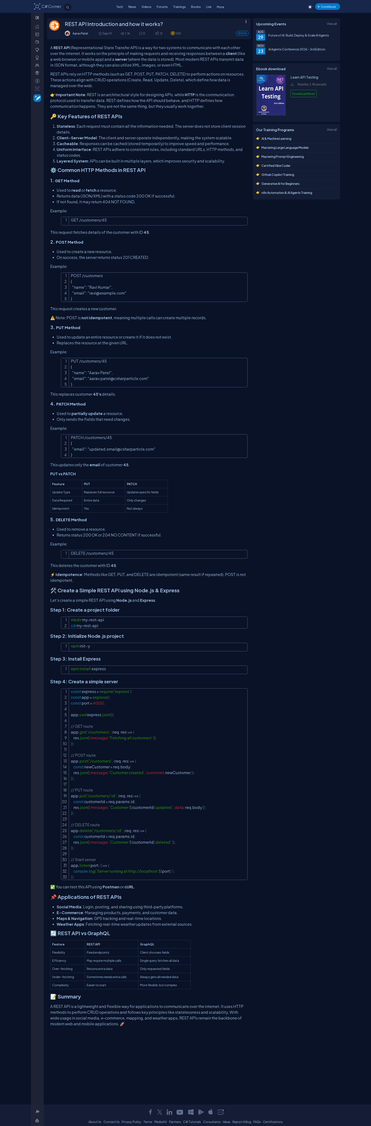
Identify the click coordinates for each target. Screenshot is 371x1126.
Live (208, 7)
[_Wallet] (38, 42)
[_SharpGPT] (38, 89)
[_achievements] (38, 58)
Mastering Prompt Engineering (283, 156)
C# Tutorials (192, 1122)
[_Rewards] (38, 81)
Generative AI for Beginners (281, 183)
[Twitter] (159, 1112)
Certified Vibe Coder (276, 165)
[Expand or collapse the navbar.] (37, 17)
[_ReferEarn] (38, 73)
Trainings (179, 7)
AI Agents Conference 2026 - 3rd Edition (296, 49)
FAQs (257, 1122)
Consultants (212, 1122)
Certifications (273, 1122)
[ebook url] (271, 114)
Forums (162, 7)
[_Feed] (38, 26)
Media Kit (160, 1122)
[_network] (38, 65)
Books (196, 7)
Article (242, 33)
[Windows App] (191, 1112)
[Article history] (100, 33)
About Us (94, 1122)
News (132, 7)
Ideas (226, 1122)
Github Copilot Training (278, 174)
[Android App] (201, 1112)
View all (332, 24)
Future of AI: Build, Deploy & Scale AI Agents (298, 35)
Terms (147, 1122)
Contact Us (111, 1122)
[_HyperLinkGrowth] (36, 97)
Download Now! (303, 94)
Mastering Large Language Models (285, 147)
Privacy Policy (131, 1122)
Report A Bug (242, 1122)
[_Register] (38, 1112)
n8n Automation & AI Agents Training (287, 193)
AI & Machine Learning (276, 138)
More (220, 7)
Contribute (328, 6)
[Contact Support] (221, 1112)
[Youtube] (180, 1112)
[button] (157, 33)
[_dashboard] (38, 34)
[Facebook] (150, 1112)
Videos (146, 7)
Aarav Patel (80, 33)
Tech (119, 7)
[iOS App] (210, 1112)
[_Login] (37, 1120)
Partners (175, 1122)
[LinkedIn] (169, 1112)
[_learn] (38, 49)
